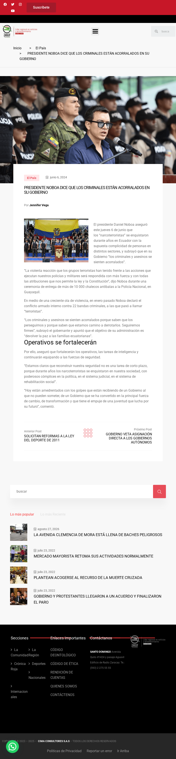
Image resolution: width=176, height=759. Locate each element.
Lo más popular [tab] (22, 514)
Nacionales (37, 678)
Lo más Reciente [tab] (52, 514)
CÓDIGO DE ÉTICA (64, 664)
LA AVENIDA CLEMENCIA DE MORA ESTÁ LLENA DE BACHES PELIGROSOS (98, 534)
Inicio (17, 48)
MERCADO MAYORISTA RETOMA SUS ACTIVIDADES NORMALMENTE (93, 556)
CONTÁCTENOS (62, 695)
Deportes (39, 664)
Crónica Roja (18, 666)
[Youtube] (13, 11)
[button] (12, 746)
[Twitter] (13, 4)
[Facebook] (5, 4)
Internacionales (19, 694)
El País (41, 48)
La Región (34, 652)
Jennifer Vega (39, 205)
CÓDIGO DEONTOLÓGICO (63, 652)
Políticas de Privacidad (64, 751)
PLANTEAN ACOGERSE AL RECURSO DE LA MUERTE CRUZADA (88, 577)
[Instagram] (20, 4)
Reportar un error (99, 751)
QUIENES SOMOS (63, 686)
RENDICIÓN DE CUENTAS (61, 675)
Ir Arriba (123, 751)
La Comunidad (19, 652)
